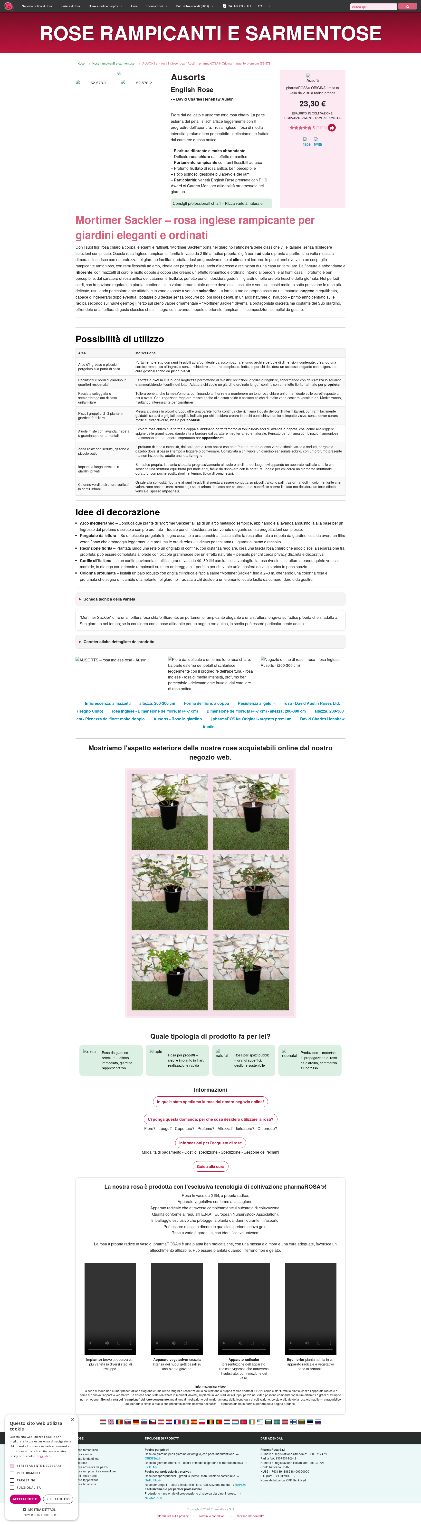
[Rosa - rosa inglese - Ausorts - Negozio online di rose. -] (185, 1421)
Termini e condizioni (212, 1516)
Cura (134, 6)
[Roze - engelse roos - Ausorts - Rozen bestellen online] (227, 1421)
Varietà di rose (70, 6)
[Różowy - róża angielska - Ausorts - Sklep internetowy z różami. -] (202, 1421)
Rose (81, 63)
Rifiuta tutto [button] (58, 1499)
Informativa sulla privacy (173, 1516)
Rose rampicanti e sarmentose (113, 63)
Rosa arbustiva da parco (91, 1467)
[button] (41, 1509)
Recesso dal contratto (250, 1516)
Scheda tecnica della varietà (109, 599)
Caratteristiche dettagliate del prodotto (119, 641)
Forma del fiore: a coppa (206, 703)
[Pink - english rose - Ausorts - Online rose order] (111, 1421)
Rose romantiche (86, 1450)
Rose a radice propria (103, 6)
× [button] (72, 1419)
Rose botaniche (85, 1484)
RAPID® (240, 1484)
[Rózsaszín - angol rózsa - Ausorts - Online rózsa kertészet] (103, 1421)
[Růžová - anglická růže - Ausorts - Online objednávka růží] (152, 1421)
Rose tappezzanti (86, 1480)
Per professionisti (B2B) (192, 6)
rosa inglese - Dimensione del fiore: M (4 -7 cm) (155, 711)
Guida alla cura (210, 1166)
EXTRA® (151, 1467)
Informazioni (154, 6)
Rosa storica (83, 1454)
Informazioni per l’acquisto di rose (210, 1143)
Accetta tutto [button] (25, 1499)
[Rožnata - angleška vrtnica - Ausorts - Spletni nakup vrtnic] (144, 1421)
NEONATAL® (153, 1498)
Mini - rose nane (86, 1475)
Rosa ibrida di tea (87, 1458)
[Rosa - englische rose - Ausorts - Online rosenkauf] (136, 1421)
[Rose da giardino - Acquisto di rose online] (407, 6)
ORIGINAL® (153, 1458)
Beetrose (81, 1462)
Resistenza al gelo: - (256, 703)
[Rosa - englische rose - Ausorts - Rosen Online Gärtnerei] (161, 1421)
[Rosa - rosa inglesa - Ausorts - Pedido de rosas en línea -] (194, 1421)
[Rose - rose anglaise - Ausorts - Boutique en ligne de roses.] (177, 1421)
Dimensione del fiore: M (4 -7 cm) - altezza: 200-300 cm (256, 711)
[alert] (41, 1467)
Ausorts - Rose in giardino (177, 719)
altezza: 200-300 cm (157, 703)
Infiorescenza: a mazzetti (108, 703)
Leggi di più (45, 1456)
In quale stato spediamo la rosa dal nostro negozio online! (210, 1101)
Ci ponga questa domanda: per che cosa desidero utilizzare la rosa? (210, 1119)
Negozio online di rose (37, 6)
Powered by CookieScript (41, 1515)
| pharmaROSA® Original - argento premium (251, 719)
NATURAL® (153, 1480)
